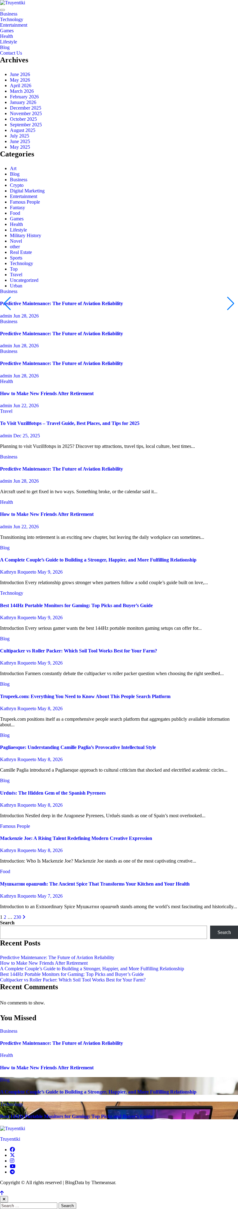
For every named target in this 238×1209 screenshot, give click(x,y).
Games (7, 30)
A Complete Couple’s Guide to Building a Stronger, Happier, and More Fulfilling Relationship (98, 559)
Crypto (17, 185)
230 (17, 917)
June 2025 (20, 141)
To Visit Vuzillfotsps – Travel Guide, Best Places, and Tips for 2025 (69, 423)
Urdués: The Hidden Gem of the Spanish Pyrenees (53, 793)
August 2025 (22, 130)
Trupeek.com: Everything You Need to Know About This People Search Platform (85, 696)
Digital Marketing (27, 190)
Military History (25, 235)
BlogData (74, 1182)
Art (13, 168)
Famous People (25, 202)
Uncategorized (24, 280)
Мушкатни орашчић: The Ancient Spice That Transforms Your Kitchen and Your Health (95, 883)
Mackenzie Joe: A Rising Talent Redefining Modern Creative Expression (76, 838)
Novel (16, 241)
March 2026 (22, 91)
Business (8, 13)
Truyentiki (10, 1139)
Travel (16, 274)
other (15, 246)
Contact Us (11, 53)
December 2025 (25, 108)
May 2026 (20, 80)
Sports (16, 257)
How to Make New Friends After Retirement (47, 393)
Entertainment (13, 25)
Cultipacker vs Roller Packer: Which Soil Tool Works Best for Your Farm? (78, 650)
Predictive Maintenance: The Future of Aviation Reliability (61, 303)
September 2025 (26, 124)
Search (7, 922)
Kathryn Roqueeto (18, 572)
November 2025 (26, 113)
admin (6, 315)
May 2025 (20, 147)
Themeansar (103, 1182)
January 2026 (23, 102)
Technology (11, 19)
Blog (5, 47)
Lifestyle (8, 41)
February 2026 (24, 96)
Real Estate (21, 252)
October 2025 (23, 119)
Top (14, 269)
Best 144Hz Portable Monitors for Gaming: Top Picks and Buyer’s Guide (76, 605)
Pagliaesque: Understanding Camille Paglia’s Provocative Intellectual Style (78, 747)
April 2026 (20, 85)
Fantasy (17, 207)
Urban (16, 285)
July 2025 (19, 135)
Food (15, 213)
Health (6, 36)
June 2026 (20, 74)
